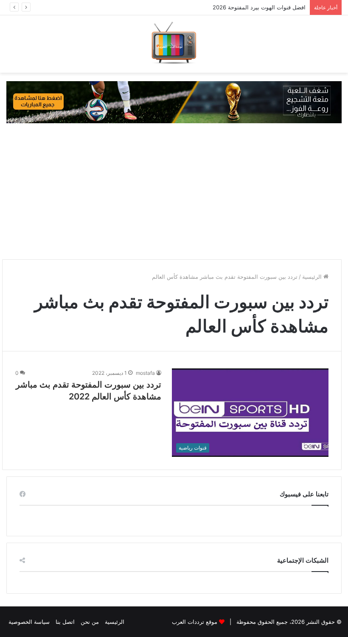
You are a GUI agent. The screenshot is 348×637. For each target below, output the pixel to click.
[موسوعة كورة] (174, 101)
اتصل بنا (65, 621)
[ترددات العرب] (174, 44)
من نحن (90, 621)
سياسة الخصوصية (29, 621)
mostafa (145, 373)
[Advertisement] (174, 191)
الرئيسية (312, 276)
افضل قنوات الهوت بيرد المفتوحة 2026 (259, 7)
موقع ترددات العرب (194, 621)
